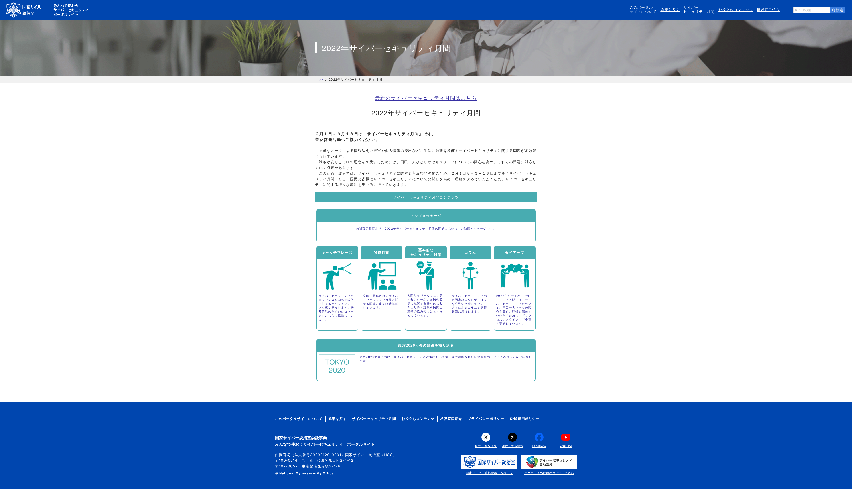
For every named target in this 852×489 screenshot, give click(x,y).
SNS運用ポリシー (525, 419)
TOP (319, 80)
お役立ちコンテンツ (735, 10)
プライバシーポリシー (486, 419)
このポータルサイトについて (643, 9)
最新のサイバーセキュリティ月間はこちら (426, 98)
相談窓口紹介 (768, 10)
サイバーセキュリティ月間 (698, 9)
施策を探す (670, 10)
